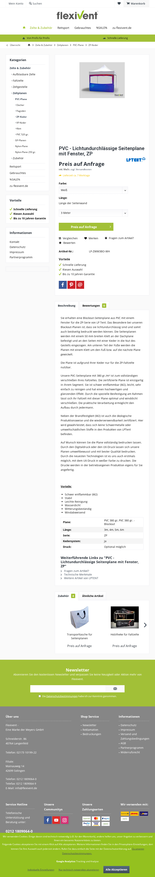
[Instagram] (64, 820)
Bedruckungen (92, 734)
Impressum (17, 252)
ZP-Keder (21, 116)
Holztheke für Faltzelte (125, 634)
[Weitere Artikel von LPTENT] (135, 159)
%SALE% (15, 179)
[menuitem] (136, 3)
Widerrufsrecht (130, 752)
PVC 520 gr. (22, 134)
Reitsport (15, 166)
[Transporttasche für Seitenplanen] (79, 617)
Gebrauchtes (18, 173)
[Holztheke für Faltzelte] (124, 617)
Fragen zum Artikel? (121, 238)
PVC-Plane (21, 99)
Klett (18, 128)
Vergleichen (70, 238)
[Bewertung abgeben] (92, 158)
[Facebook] (63, 285)
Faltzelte (17, 80)
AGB (123, 743)
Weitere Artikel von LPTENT (80, 578)
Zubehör (18, 158)
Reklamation (90, 729)
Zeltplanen (19, 93)
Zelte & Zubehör (20, 68)
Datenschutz (18, 247)
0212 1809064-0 (19, 831)
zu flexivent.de (19, 186)
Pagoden (21, 111)
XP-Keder (21, 122)
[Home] (24, 28)
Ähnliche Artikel (92, 596)
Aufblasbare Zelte (23, 74)
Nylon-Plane (21, 146)
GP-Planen (20, 140)
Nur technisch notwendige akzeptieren (79, 869)
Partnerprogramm (21, 257)
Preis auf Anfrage (84, 227)
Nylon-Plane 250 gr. (25, 152)
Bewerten (69, 243)
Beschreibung (66, 305)
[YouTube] (56, 820)
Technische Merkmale (77, 574)
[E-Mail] (80, 285)
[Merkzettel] (119, 3)
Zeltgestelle (19, 87)
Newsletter (89, 725)
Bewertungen (93, 305)
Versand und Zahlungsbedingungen (135, 736)
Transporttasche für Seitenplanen (79, 636)
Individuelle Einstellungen (41, 869)
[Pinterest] (71, 285)
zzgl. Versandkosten (81, 169)
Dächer (20, 105)
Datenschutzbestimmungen (62, 696)
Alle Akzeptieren (116, 869)
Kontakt (14, 242)
